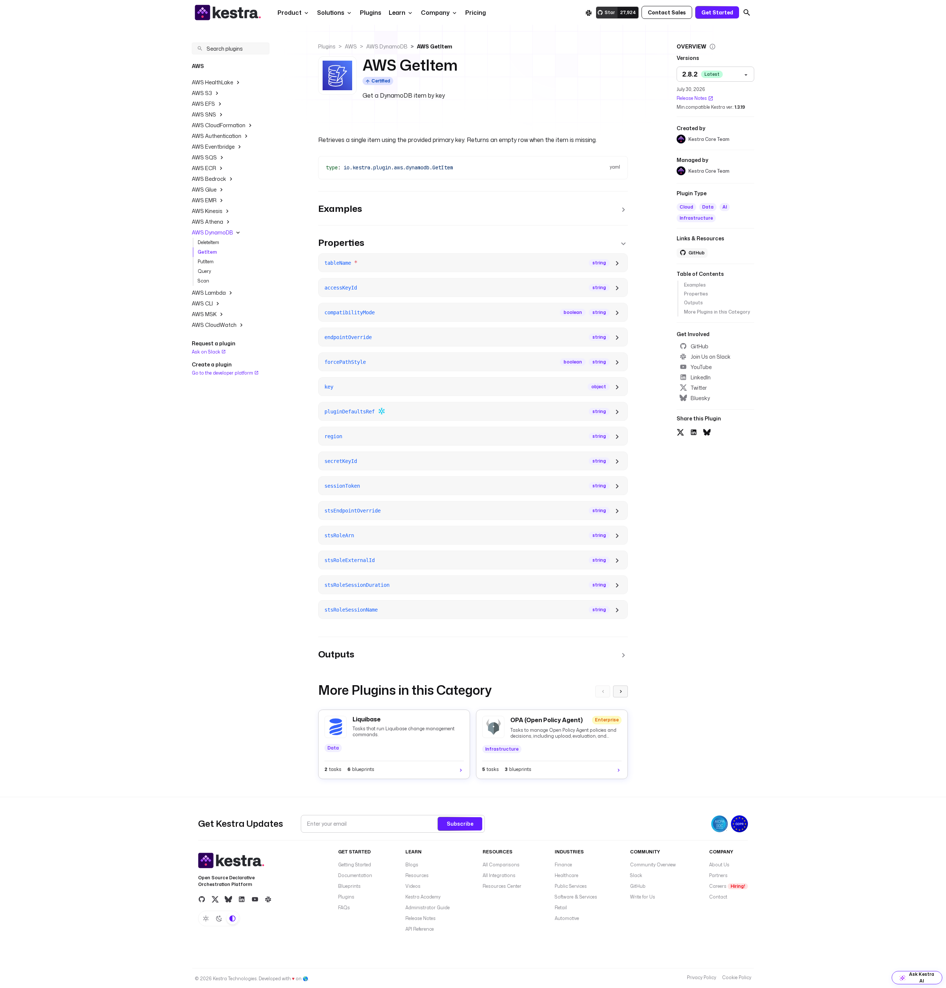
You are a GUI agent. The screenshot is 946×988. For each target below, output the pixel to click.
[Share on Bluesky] (707, 431)
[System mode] (232, 918)
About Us (719, 865)
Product (290, 13)
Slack (636, 875)
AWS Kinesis (207, 210)
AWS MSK (204, 314)
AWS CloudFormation (218, 125)
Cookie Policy (736, 977)
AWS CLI (202, 303)
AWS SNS (204, 114)
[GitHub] (201, 899)
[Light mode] (206, 918)
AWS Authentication (216, 135)
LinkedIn (701, 377)
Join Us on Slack (711, 356)
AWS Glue (204, 189)
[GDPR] (739, 823)
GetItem (207, 252)
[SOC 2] (719, 823)
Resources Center (502, 886)
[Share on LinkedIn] (693, 431)
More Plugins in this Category (717, 312)
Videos (413, 886)
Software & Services (576, 897)
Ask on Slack (206, 352)
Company (435, 13)
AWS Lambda (209, 292)
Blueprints (349, 886)
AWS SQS (204, 157)
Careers (727, 886)
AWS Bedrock (209, 178)
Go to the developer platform (223, 372)
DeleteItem (208, 242)
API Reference (419, 929)
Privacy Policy (701, 977)
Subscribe (460, 823)
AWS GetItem (434, 46)
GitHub (699, 346)
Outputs (693, 303)
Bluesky (700, 398)
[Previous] (602, 691)
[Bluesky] (228, 899)
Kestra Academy (422, 897)
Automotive (567, 918)
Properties (696, 294)
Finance (563, 865)
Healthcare (566, 875)
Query (204, 271)
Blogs (411, 865)
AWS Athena (207, 221)
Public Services (571, 886)
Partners (718, 875)
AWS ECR (204, 168)
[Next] (620, 691)
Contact (718, 897)
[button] (369, 12)
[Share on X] (680, 431)
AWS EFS (203, 103)
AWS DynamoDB (212, 232)
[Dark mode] (219, 918)
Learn (397, 13)
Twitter (699, 387)
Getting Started (354, 865)
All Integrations (499, 875)
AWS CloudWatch (214, 324)
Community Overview (653, 865)
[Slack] (588, 12)
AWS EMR (204, 200)
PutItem (206, 261)
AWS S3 (202, 93)
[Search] (746, 12)
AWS (351, 46)
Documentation (355, 875)
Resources (417, 875)
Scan (203, 281)
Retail (561, 907)
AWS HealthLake (212, 82)
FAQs (344, 907)
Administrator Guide (427, 907)
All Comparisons (501, 865)
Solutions (330, 13)
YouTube (701, 366)
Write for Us (642, 897)
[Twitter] (215, 899)
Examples (695, 285)
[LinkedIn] (241, 899)
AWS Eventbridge (213, 146)
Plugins (327, 46)
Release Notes (692, 98)
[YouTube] (255, 899)
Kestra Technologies (235, 978)
